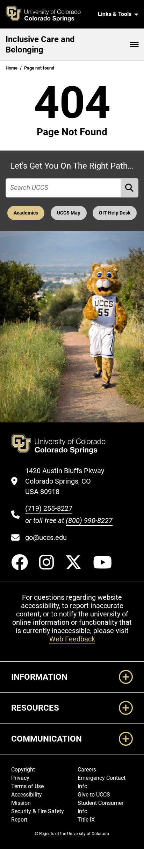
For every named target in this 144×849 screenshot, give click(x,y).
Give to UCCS (94, 794)
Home (11, 68)
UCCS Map (68, 213)
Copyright (23, 769)
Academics (26, 213)
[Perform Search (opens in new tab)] (129, 187)
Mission (21, 803)
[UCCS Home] (47, 14)
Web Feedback (72, 639)
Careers (87, 769)
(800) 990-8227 (89, 520)
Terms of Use (27, 786)
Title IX (86, 819)
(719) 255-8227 (48, 508)
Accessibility (26, 794)
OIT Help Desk (114, 213)
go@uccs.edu (46, 537)
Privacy (20, 778)
